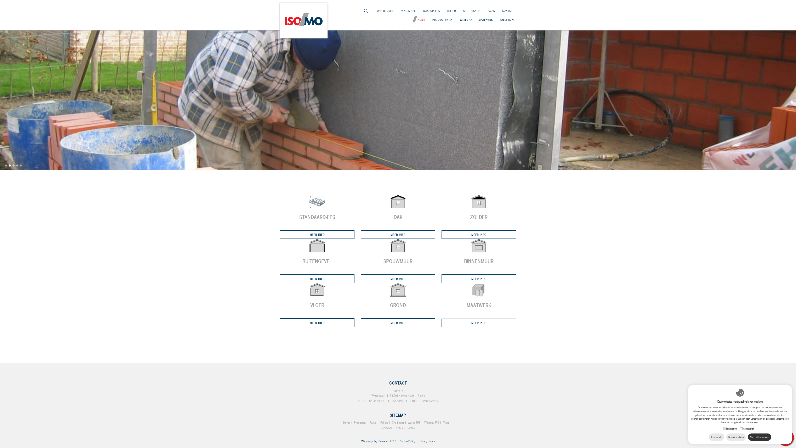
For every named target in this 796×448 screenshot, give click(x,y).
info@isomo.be (430, 400)
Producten (440, 19)
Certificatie (472, 11)
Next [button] (791, 222)
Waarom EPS (431, 11)
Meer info (317, 234)
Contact (508, 11)
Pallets (384, 422)
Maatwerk (486, 19)
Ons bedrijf (385, 11)
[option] (398, 85)
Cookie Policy (407, 441)
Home (421, 19)
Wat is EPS (408, 11)
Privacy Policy (427, 441)
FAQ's (491, 11)
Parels (373, 422)
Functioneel (731, 428)
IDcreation (375, 441)
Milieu (451, 11)
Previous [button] (5, 226)
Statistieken (748, 428)
